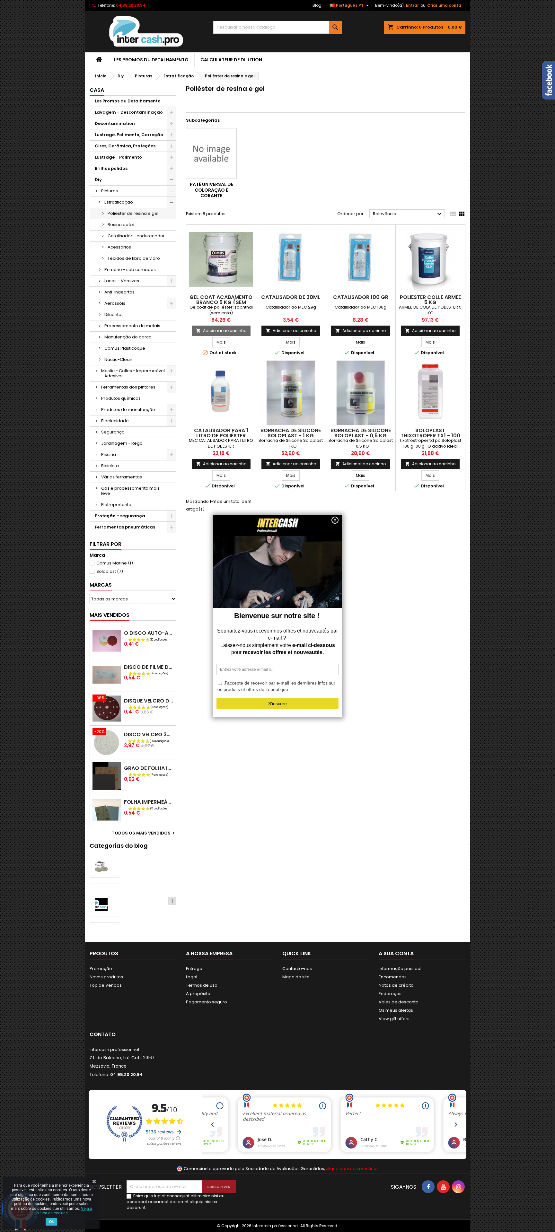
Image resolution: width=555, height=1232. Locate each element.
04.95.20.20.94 (130, 5)
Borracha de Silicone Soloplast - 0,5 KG (360, 433)
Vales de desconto (398, 1002)
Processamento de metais (132, 326)
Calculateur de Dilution (231, 60)
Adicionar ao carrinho (221, 330)
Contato (103, 1034)
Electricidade (115, 421)
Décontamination (115, 123)
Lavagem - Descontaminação (129, 112)
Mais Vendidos (109, 615)
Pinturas (109, 191)
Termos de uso (201, 985)
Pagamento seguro (206, 1002)
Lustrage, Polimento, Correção (129, 135)
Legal (191, 977)
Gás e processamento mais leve (130, 490)
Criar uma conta (444, 5)
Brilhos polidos (111, 168)
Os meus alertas (396, 1010)
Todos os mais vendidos (144, 833)
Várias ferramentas (121, 477)
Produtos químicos (121, 398)
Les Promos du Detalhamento (151, 60)
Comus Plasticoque (124, 348)
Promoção (101, 969)
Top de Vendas (106, 985)
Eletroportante (116, 505)
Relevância (408, 214)
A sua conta (396, 953)
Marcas (101, 585)
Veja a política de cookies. (63, 1210)
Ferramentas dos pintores (128, 387)
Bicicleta (110, 466)
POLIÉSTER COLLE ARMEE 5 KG (430, 299)
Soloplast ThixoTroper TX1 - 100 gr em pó (430, 435)
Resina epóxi (121, 225)
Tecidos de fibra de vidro (134, 258)
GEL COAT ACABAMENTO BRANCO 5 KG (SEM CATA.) (220, 302)
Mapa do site (296, 977)
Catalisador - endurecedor (136, 236)
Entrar (412, 5)
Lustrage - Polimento (118, 157)
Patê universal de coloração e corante (211, 190)
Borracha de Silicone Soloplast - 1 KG (290, 433)
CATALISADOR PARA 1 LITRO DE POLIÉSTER (221, 433)
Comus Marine (114, 563)
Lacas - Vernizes (121, 281)
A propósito (198, 994)
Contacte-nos (297, 969)
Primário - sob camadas (130, 269)
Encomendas (393, 977)
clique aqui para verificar (352, 1168)
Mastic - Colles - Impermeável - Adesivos (133, 373)
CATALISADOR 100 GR (360, 297)
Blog (317, 5)
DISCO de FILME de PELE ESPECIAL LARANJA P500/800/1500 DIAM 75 (148, 667)
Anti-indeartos (119, 292)
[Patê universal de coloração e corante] (211, 153)
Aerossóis (114, 303)
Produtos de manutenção (128, 409)
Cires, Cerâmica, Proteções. (125, 146)
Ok (51, 1221)
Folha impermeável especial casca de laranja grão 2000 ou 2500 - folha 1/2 (148, 801)
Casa (97, 90)
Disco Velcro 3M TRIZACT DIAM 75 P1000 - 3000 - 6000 (148, 734)
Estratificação (118, 202)
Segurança (113, 432)
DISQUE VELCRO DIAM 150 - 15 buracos (148, 700)
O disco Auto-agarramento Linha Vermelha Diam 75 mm (148, 633)
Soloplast (109, 571)
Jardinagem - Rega (122, 443)
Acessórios (119, 247)
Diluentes (114, 314)
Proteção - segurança (120, 516)
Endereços (390, 994)
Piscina (108, 454)
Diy (98, 180)
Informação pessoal (400, 969)
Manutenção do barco (128, 337)
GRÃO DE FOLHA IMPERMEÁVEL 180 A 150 (148, 768)
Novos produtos (106, 977)
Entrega (194, 969)
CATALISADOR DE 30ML (290, 297)
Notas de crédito (396, 985)
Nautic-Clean (118, 359)
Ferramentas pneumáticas (125, 527)
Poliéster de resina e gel (133, 213)
